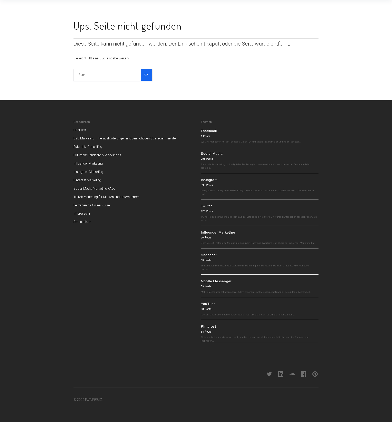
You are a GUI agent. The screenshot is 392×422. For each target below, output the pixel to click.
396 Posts (207, 185)
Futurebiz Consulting (88, 147)
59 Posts (206, 286)
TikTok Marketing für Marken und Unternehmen (106, 197)
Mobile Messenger (216, 281)
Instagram (209, 179)
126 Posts (207, 211)
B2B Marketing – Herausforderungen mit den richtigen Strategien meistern (126, 138)
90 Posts (206, 237)
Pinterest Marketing (87, 180)
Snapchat (209, 255)
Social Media (212, 153)
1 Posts (205, 136)
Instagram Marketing (88, 172)
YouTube (208, 303)
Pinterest (208, 326)
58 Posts (206, 309)
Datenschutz (82, 222)
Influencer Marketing (88, 163)
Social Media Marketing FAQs (94, 188)
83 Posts (206, 260)
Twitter (206, 206)
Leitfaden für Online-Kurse (92, 205)
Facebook (209, 130)
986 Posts (207, 158)
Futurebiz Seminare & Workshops (97, 155)
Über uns (80, 130)
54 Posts (206, 331)
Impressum (82, 213)
